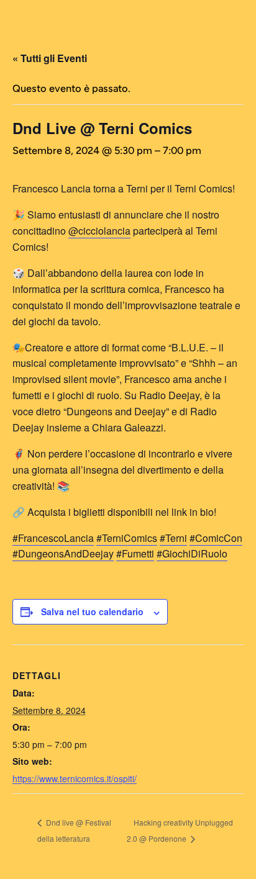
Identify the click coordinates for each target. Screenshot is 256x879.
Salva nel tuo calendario (92, 611)
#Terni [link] (173, 538)
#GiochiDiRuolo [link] (192, 553)
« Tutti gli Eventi (49, 58)
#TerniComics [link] (126, 538)
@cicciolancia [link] (99, 230)
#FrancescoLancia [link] (53, 538)
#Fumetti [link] (135, 553)
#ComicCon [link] (216, 538)
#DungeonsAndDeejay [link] (63, 553)
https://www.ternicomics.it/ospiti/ (74, 778)
